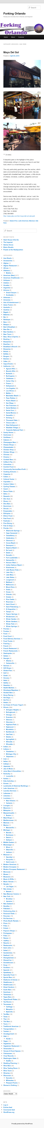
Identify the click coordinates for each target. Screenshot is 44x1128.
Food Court (7, 636)
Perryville (9, 859)
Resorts (6, 943)
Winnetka (9, 744)
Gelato (5, 656)
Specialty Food (8, 975)
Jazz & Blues (8, 768)
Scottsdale (10, 295)
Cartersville (10, 663)
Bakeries (6, 314)
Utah (5, 1036)
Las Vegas (9, 886)
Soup (5, 965)
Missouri (6, 854)
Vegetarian (7, 1043)
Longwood (10, 580)
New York (6, 896)
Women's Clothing (10, 1085)
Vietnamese (7, 1053)
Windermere (10, 616)
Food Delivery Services (11, 638)
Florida (6, 528)
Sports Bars (7, 977)
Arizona (6, 290)
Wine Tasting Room (10, 1068)
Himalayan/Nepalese (10, 690)
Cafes (5, 361)
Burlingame (10, 376)
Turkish (6, 1031)
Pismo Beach (11, 400)
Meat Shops (7, 818)
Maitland (9, 582)
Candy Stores (8, 432)
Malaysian (7, 810)
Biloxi (8, 847)
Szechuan (7, 992)
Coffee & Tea (7, 462)
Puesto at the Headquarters (13, 250)
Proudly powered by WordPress (22, 1124)
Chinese (6, 454)
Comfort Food (8, 467)
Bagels (5, 312)
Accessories (7, 260)
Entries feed (7, 1107)
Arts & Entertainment (11, 302)
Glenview (9, 722)
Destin (8, 553)
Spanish (6, 970)
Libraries (6, 796)
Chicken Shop (8, 449)
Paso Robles (10, 398)
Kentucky (6, 773)
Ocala (8, 589)
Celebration (10, 538)
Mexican (32, 221)
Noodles (6, 906)
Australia (6, 307)
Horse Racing (8, 695)
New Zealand (8, 903)
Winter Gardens (11, 621)
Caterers (6, 440)
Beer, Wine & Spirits (10, 337)
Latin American (23, 221)
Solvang (9, 418)
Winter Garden (11, 619)
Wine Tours (7, 1070)
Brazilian (6, 344)
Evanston (9, 717)
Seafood (6, 955)
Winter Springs (11, 626)
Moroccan (7, 872)
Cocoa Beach (10, 543)
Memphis (9, 1009)
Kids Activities (8, 781)
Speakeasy (7, 972)
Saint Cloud (10, 604)
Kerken (5, 778)
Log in (5, 1105)
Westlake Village (12, 427)
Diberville (9, 849)
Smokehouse (8, 962)
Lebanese (6, 793)
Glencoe (9, 719)
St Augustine (10, 609)
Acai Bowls (7, 258)
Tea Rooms (7, 1002)
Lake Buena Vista (12, 570)
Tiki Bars (6, 1021)
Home (6, 37)
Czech (5, 489)
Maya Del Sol (11, 52)
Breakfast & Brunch (10, 346)
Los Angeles (10, 388)
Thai (5, 1019)
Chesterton (10, 751)
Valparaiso (10, 756)
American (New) (9, 275)
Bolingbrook (10, 712)
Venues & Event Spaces (12, 1051)
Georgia (6, 658)
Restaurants (7, 945)
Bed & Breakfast (9, 327)
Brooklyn (9, 899)
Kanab (8, 1038)
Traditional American (11, 1026)
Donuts (6, 508)
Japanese (6, 766)
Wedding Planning (10, 1063)
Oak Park (9, 734)
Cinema (6, 457)
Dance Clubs (8, 491)
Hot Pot (6, 700)
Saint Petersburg (12, 607)
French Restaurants (10, 651)
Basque (6, 324)
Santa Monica (11, 413)
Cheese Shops (8, 445)
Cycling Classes (9, 486)
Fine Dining (7, 523)
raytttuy (6, 940)
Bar (4, 317)
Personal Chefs (8, 913)
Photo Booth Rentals (10, 921)
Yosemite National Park (14, 430)
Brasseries (7, 342)
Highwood (9, 727)
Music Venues (8, 881)
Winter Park (10, 624)
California (6, 366)
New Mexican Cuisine (11, 894)
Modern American (9, 864)
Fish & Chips (8, 526)
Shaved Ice (7, 960)
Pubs (5, 935)
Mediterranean (8, 820)
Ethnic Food (7, 516)
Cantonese (7, 435)
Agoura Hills (10, 368)
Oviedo (8, 597)
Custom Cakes (8, 484)
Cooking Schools (9, 472)
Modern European (9, 867)
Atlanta (8, 661)
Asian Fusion (8, 305)
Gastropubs (7, 653)
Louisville (9, 776)
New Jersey (7, 889)
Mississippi (7, 845)
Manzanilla (10, 827)
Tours (5, 1024)
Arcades (6, 285)
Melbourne (10, 584)
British (5, 351)
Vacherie (9, 803)
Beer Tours (7, 334)
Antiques (6, 280)
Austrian (6, 310)
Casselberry (10, 535)
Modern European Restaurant (14, 869)
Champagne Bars (9, 442)
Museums (6, 877)
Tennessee (7, 1004)
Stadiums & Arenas (10, 980)
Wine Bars (7, 1065)
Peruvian (6, 916)
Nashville (9, 1012)
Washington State (9, 1058)
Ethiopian (6, 513)
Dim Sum (6, 499)
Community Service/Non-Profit (14, 469)
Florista (6, 629)
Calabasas (9, 378)
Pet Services (7, 918)
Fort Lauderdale (11, 558)
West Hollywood (12, 425)
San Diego (9, 403)
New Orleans (10, 800)
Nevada (6, 884)
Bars (5, 322)
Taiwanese (7, 994)
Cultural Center (8, 479)
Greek (5, 675)
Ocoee (8, 592)
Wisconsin (7, 1075)
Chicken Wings (8, 452)
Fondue (6, 631)
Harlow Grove (8, 245)
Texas (5, 1016)
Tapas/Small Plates (10, 999)
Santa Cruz (10, 410)
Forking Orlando (14, 13)
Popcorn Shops (9, 931)
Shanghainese (8, 958)
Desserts (6, 496)
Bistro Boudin (8, 247)
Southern (6, 967)
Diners (5, 501)
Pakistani (6, 908)
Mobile (8, 273)
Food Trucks (7, 641)
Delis (5, 494)
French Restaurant (10, 648)
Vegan (5, 1041)
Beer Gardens (8, 332)
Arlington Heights (12, 710)
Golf (4, 673)
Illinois (5, 707)
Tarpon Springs (11, 614)
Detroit (8, 837)
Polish (5, 928)
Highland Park (11, 724)
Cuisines (21, 37)
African (6, 268)
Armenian (6, 300)
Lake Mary (9, 575)
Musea (5, 874)
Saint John (7, 948)
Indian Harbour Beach (14, 565)
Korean (6, 783)
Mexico (6, 825)
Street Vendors (8, 987)
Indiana (6, 749)
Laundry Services (9, 791)
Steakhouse (7, 982)
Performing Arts (9, 911)
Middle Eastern (8, 842)
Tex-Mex (6, 1014)
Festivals (6, 521)
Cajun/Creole (8, 364)
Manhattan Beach (12, 395)
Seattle (8, 1061)
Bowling (6, 339)
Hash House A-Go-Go (11, 240)
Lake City (9, 572)
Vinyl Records (8, 1056)
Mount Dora (10, 587)
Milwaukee (10, 1080)
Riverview (9, 602)
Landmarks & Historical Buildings (15, 786)
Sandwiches (7, 953)
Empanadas (7, 511)
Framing (6, 643)
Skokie (8, 737)
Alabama (6, 270)
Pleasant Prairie (11, 1083)
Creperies (6, 474)
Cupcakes (6, 481)
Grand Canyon (11, 292)
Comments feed (9, 1110)
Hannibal (9, 857)
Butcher (6, 359)
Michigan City (11, 754)
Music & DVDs (8, 879)
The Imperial (8, 242)
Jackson (9, 852)
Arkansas (6, 297)
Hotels (5, 702)
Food (5, 633)
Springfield (10, 739)
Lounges (6, 805)
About (13, 37)
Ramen (5, 938)
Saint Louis (10, 862)
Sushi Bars (7, 989)
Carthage (9, 1007)
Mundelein (10, 729)
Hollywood (10, 386)
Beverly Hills (10, 371)
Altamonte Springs (13, 530)
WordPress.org (8, 1112)
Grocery (6, 678)
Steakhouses (8, 984)
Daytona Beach (11, 548)
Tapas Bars (7, 997)
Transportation (8, 1029)
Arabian (6, 283)
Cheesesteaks (8, 447)
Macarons (6, 808)
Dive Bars (6, 503)
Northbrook (10, 732)
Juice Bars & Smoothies (12, 771)
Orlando (9, 594)
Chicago (9, 715)
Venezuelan (7, 1048)
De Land (9, 550)
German (6, 665)
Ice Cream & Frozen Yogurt (13, 705)
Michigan (6, 830)
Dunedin (9, 555)
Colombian (7, 464)
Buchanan (9, 835)
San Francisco (11, 405)
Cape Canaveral (11, 533)
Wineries (6, 1073)
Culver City (10, 381)
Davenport (9, 545)
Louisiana (7, 798)
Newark (8, 891)
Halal (5, 680)
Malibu (8, 393)
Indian (5, 746)
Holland (9, 840)
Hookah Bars (8, 692)
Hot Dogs (6, 697)
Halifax (5, 683)
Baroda (8, 832)
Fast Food (7, 518)
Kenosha (9, 1078)
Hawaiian (6, 685)
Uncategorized (8, 1034)
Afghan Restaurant (10, 265)
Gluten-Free (14, 221)
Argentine (6, 288)
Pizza (5, 923)
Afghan (6, 263)
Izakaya (6, 764)
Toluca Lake (10, 423)
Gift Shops (7, 668)
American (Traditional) (11, 278)
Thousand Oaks (11, 420)
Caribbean (7, 437)
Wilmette (9, 742)
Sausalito (9, 415)
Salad (5, 950)
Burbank (9, 373)
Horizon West (11, 562)
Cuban (5, 476)
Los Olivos (10, 391)
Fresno (8, 383)
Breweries (7, 349)
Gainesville (10, 560)
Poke (5, 926)
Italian (5, 761)
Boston (8, 815)
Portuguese (7, 933)
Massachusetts (8, 813)
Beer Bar (6, 329)
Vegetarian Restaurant (11, 1046)
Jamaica (9, 901)
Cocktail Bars (8, 459)
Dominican (7, 506)
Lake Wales (10, 577)
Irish (5, 759)
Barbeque (6, 319)
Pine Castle (10, 599)
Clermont (9, 540)
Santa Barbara (11, 408)
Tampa (8, 611)
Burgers (6, 356)
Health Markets (8, 688)
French (5, 646)
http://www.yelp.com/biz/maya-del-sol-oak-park (19, 216)
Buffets (5, 354)
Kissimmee (10, 567)
